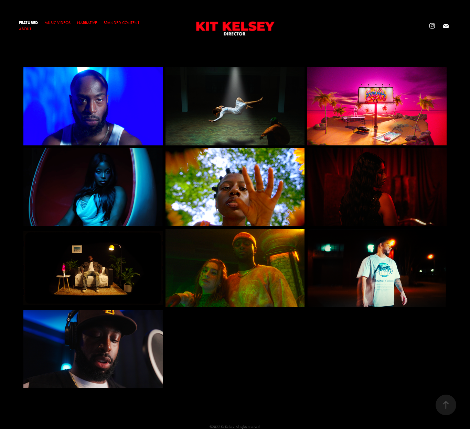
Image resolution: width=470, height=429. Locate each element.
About (25, 28)
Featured (28, 22)
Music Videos (57, 22)
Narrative (87, 22)
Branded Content (121, 22)
